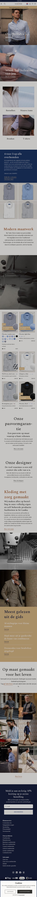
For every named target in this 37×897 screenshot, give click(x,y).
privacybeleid (21, 895)
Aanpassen (10, 891)
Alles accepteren (25, 891)
